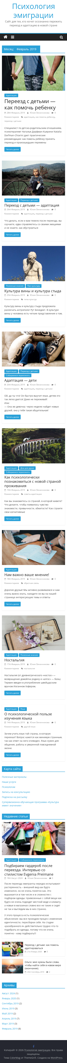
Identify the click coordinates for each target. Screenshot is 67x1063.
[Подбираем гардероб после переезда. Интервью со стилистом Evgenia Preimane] (33, 823)
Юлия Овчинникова (40, 112)
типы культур (30, 299)
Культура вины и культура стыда (32, 290)
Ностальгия (14, 659)
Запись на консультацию (16, 792)
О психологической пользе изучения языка (28, 716)
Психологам (8, 786)
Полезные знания (14, 285)
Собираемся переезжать (18, 375)
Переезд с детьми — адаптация (31, 205)
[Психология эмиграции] (5, 37)
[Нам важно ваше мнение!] (33, 532)
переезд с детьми (12, 121)
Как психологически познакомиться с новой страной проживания (32, 481)
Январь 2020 (9, 998)
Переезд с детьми (29, 200)
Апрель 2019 (9, 1018)
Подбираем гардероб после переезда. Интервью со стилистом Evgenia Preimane (28, 870)
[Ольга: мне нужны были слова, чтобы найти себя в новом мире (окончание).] (12, 960)
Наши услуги (9, 781)
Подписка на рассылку (14, 797)
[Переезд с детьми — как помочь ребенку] (33, 57)
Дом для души (27, 468)
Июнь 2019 (8, 1008)
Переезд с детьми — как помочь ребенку (30, 104)
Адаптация (11, 95)
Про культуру (33, 285)
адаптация (29, 117)
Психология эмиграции (33, 10)
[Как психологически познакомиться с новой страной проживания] (33, 430)
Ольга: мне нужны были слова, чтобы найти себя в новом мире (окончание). (43, 965)
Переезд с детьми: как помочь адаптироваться (42, 946)
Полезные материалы (14, 776)
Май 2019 (7, 1013)
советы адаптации (33, 494)
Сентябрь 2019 (10, 1003)
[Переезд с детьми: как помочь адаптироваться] (12, 943)
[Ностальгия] (33, 617)
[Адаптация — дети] (33, 333)
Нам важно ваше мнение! (26, 574)
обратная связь (31, 583)
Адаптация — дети (20, 380)
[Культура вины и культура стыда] (33, 248)
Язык (22, 709)
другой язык (29, 726)
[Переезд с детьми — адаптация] (33, 162)
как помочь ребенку (45, 117)
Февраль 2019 (10, 1028)
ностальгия (29, 668)
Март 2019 (8, 1023)
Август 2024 (8, 993)
